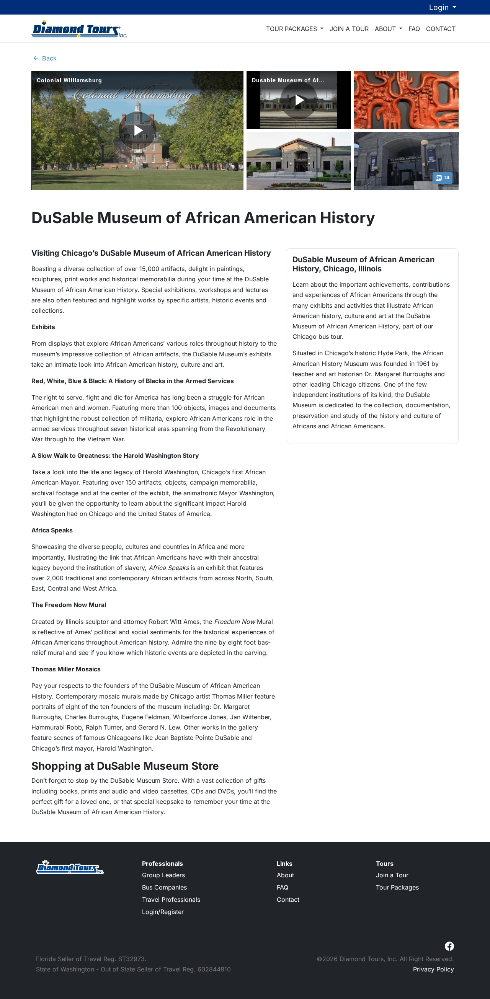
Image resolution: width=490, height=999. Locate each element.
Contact (441, 29)
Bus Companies (164, 887)
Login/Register (163, 912)
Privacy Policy (433, 969)
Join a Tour (349, 29)
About (386, 29)
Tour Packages (292, 29)
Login (440, 7)
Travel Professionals (171, 899)
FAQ (414, 29)
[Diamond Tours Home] (79, 28)
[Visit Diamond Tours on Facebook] (449, 945)
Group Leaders (163, 875)
